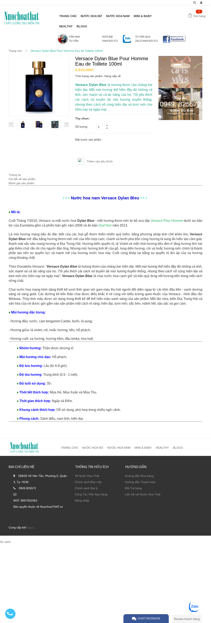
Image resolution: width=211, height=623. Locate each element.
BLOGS (82, 26)
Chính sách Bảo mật (88, 482)
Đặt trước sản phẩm (88, 139)
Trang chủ (15, 50)
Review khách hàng (187, 619)
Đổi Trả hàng (133, 488)
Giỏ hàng (199, 16)
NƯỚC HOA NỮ (91, 16)
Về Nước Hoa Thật (87, 475)
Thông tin (15, 175)
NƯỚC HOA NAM (118, 16)
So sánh (5, 541)
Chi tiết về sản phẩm (22, 179)
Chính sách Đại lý (86, 488)
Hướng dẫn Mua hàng (139, 475)
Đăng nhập (82, 500)
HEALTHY (66, 26)
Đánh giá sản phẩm (21, 183)
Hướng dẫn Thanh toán (140, 482)
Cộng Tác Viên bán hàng (91, 494)
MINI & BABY (143, 16)
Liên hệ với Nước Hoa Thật (142, 494)
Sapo (30, 527)
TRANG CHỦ (67, 16)
